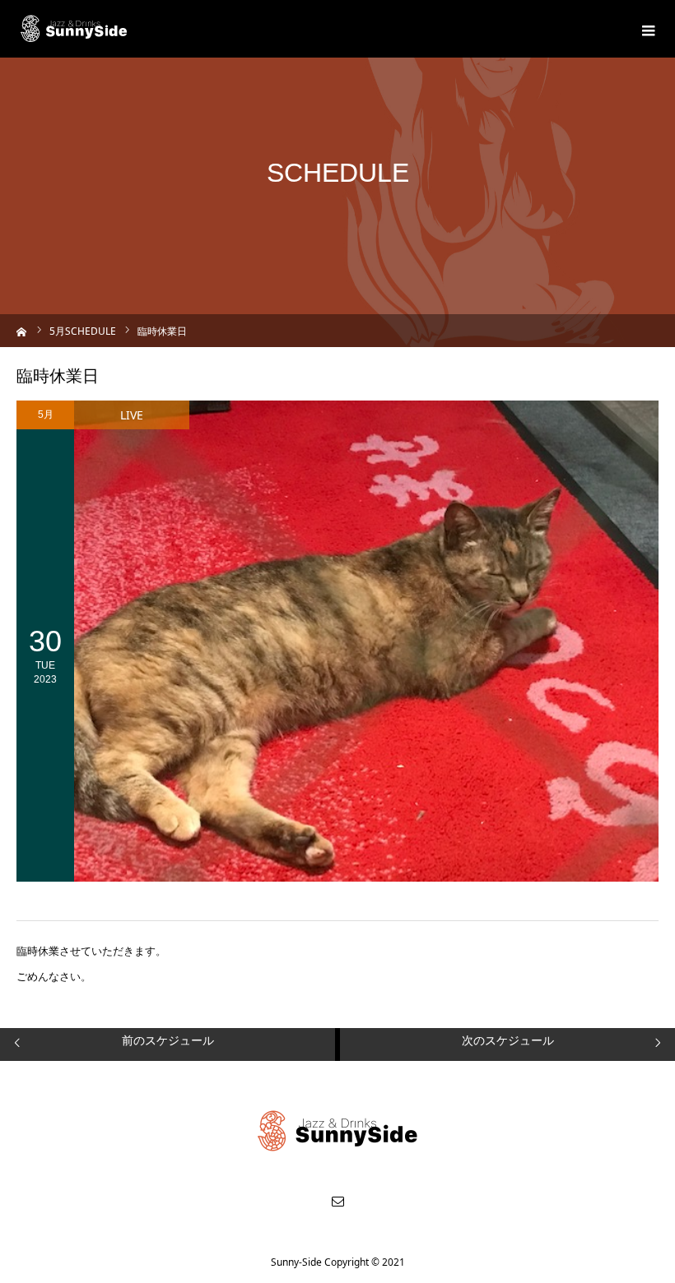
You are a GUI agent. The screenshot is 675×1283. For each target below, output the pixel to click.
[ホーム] (21, 330)
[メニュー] (646, 29)
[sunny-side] (74, 28)
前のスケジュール (168, 1040)
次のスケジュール (508, 1040)
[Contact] (337, 1201)
